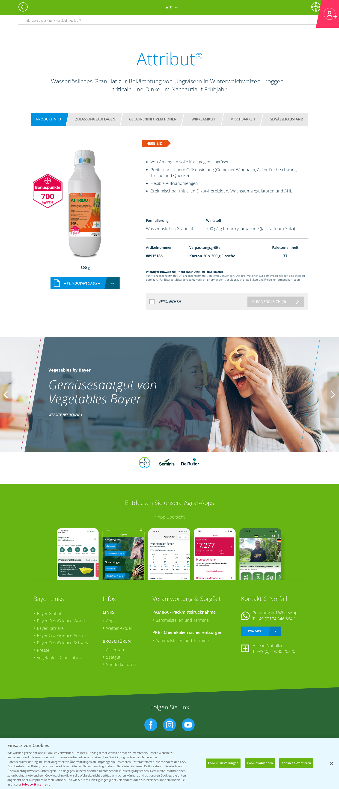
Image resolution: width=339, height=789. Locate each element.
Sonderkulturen (121, 664)
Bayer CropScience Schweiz (63, 642)
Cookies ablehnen (260, 763)
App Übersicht (171, 517)
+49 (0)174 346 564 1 (276, 618)
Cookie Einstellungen (223, 763)
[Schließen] (332, 763)
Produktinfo (48, 119)
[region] (169, 763)
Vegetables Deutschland (59, 657)
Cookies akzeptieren (296, 763)
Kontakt (254, 631)
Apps (111, 621)
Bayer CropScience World (61, 621)
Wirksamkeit (203, 119)
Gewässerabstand (286, 119)
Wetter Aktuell (119, 628)
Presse (43, 650)
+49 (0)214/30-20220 (276, 651)
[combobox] (85, 283)
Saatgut (113, 657)
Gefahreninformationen (153, 119)
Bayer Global (49, 613)
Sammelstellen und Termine (182, 620)
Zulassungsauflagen (95, 119)
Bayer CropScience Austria (62, 635)
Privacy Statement (36, 784)
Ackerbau (115, 649)
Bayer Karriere (50, 628)
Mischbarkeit (243, 119)
